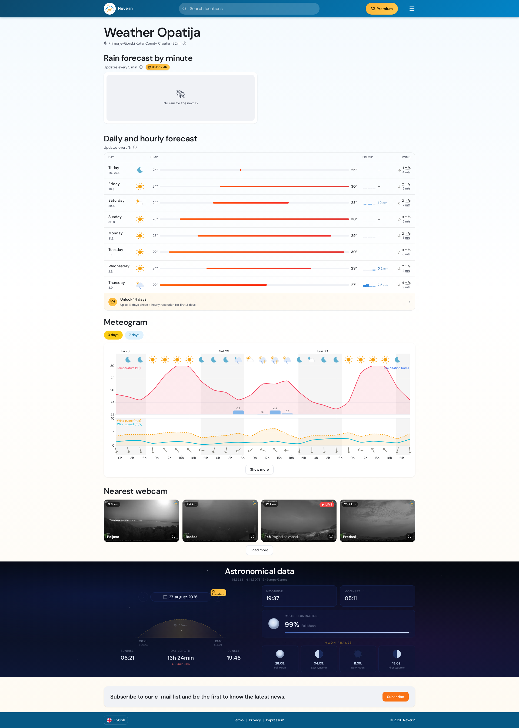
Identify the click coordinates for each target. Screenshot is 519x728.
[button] (409, 9)
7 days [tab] (134, 335)
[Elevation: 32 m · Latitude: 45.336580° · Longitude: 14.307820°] (184, 43)
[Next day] (218, 597)
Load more (259, 550)
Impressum (275, 720)
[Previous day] (143, 597)
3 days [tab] (113, 335)
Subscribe (395, 696)
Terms (239, 720)
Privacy (255, 720)
